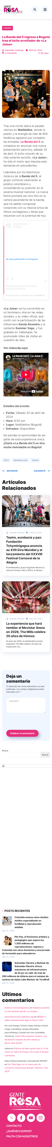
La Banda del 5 (30, 141)
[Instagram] (40, 1118)
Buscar (5, 750)
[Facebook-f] (21, 1118)
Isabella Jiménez (17, 532)
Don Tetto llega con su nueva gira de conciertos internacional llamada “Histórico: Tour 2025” (26, 1067)
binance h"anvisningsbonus (17, 1008)
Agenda (7, 28)
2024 (6, 460)
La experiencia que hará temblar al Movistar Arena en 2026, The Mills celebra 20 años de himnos (25, 630)
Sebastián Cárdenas (14, 50)
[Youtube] (31, 1118)
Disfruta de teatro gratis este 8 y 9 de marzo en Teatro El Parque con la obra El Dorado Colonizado (27, 1051)
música (35, 460)
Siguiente (40, 471)
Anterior (12, 471)
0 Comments (11, 53)
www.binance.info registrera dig (19, 1017)
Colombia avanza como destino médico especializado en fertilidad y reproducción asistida (31, 922)
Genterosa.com (20, 460)
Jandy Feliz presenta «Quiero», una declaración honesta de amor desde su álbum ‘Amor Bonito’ (26, 1039)
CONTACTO (13, 1126)
